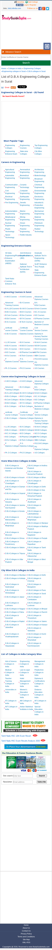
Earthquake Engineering (25, 198)
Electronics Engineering (39, 198)
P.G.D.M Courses (41, 359)
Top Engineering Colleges (41, 146)
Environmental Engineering (40, 192)
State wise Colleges (24, 152)
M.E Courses (10, 352)
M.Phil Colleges (41, 437)
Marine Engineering (25, 212)
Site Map (26, 940)
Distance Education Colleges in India (39, 693)
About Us (26, 928)
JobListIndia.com (14, 8)
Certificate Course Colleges (26, 413)
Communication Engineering (11, 186)
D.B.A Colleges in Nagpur (15, 609)
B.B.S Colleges (26, 396)
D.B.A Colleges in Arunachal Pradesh (35, 473)
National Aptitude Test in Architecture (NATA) (26, 268)
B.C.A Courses (40, 312)
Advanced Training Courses (11, 304)
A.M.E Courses (11, 297)
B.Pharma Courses (41, 319)
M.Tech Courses (26, 356)
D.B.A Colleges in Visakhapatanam (12, 635)
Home (3, 68)
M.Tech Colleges (26, 440)
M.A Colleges (25, 427)
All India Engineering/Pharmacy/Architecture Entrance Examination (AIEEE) (11, 258)
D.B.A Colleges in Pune (36, 590)
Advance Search (13, 52)
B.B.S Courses (25, 312)
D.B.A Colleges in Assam (15, 477)
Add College (33, 2)
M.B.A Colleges (11, 430)
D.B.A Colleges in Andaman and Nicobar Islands (14, 468)
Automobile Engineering (10, 177)
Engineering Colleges (32, 68)
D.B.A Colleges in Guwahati (12, 616)
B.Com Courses (11, 315)
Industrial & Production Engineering (39, 205)
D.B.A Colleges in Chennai (34, 579)
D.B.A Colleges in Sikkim (15, 548)
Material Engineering (39, 218)
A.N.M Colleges (26, 381)
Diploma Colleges (26, 418)
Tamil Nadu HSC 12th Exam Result (16, 736)
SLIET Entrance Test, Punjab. (41, 265)
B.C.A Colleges (41, 396)
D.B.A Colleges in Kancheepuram (34, 644)
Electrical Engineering (10, 198)
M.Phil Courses (41, 352)
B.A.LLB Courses (11, 309)
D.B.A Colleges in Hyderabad (12, 585)
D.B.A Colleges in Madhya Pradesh (37, 527)
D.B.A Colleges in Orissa (14, 538)
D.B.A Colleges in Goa (36, 490)
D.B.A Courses (11, 334)
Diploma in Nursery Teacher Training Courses (41, 336)
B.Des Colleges (26, 400)
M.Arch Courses (41, 342)
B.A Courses (25, 303)
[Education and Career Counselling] (26, 722)
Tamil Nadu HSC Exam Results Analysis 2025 (20, 741)
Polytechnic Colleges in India (39, 672)
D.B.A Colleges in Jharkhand (34, 500)
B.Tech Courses (26, 322)
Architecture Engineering (39, 171)
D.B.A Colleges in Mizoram (12, 533)
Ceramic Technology (24, 186)
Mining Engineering (25, 218)
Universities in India (10, 691)
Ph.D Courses (25, 368)
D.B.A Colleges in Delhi (36, 487)
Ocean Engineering (25, 224)
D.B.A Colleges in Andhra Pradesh (37, 467)
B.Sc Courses (10, 322)
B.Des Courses (26, 315)
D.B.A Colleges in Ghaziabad (34, 638)
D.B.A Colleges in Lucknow (34, 604)
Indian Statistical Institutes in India (26, 708)
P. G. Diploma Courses (26, 360)
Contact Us (26, 931)
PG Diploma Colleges (41, 448)
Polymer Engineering (25, 230)
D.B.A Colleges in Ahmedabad (12, 591)
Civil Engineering (10, 192)
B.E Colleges (40, 400)
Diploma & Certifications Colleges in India (40, 682)
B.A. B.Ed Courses (40, 304)
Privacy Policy (26, 934)
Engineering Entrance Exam (11, 152)
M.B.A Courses (11, 346)
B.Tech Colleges (26, 406)
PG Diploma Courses (41, 363)
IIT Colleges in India (10, 702)
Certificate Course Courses (26, 329)
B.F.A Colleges (25, 403)
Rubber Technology (39, 230)
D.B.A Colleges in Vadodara (34, 629)
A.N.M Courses (26, 297)
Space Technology (9, 236)
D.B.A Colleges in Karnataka (34, 506)
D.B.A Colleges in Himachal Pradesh (34, 494)
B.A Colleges (25, 387)
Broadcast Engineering (39, 180)
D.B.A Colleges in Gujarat (15, 493)
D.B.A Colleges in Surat (36, 594)
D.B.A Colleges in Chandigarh (12, 482)
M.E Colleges (10, 437)
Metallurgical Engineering (10, 218)
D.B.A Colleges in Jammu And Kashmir (15, 506)
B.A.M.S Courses (26, 309)
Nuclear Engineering (10, 224)
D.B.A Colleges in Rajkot (14, 621)
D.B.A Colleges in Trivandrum (34, 616)
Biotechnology (40, 176)
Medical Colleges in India (9, 672)
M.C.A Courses (11, 349)
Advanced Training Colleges (11, 388)
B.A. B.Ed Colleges (40, 388)
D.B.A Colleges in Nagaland (34, 533)
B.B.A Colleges (11, 396)
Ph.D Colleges (25, 453)
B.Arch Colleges (41, 393)
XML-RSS (26, 942)
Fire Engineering (11, 203)
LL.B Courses (10, 342)
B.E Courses (39, 315)
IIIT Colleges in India (40, 702)
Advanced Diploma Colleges (41, 382)
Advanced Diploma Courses (41, 298)
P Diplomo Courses (11, 360)
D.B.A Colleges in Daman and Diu (15, 488)
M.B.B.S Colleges (26, 430)
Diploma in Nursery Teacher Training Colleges (41, 420)
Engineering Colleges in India (25, 664)
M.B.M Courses (41, 346)
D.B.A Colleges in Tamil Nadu (36, 549)
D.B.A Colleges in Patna (14, 612)
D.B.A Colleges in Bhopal (37, 609)
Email (7, 87)
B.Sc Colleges (10, 406)
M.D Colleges (25, 433)
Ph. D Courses (11, 368)
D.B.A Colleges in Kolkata (15, 578)
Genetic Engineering (25, 204)
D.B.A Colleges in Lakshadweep (34, 512)
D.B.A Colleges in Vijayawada (12, 644)
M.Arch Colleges (41, 427)
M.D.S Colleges (41, 433)
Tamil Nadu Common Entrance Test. (10, 281)
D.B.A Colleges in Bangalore (34, 585)
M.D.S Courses (40, 349)
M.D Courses (25, 349)
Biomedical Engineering (25, 177)
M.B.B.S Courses (26, 346)
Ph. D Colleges (11, 453)
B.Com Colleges (11, 400)
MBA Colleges (40, 440)
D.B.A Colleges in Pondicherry (12, 543)
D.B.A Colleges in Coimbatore (34, 598)
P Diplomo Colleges (11, 444)
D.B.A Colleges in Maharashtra (12, 518)
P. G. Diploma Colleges (26, 444)
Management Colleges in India (40, 664)
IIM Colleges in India (26, 702)
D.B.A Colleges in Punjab (37, 538)
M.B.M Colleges (41, 430)
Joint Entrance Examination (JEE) (25, 255)
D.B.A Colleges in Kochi (36, 634)
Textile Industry (26, 235)
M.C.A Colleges (11, 433)
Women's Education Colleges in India (24, 693)
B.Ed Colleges (10, 403)
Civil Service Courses (41, 329)
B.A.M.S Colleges (26, 393)
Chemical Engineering (39, 186)
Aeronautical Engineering (25, 171)
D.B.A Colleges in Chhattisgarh (34, 482)
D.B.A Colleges (11, 418)
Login (25, 5)
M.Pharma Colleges (26, 437)
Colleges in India (15, 68)
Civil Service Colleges (41, 413)
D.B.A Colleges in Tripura (15, 553)
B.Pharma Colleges (41, 403)
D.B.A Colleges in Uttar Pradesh (14, 560)
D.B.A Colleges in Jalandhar (12, 626)
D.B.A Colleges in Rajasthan (34, 543)
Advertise (20, 2)
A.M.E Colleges (11, 381)
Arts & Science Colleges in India (11, 664)
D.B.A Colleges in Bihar (36, 477)
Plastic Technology (9, 230)
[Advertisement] (10, 34)
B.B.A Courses (11, 312)
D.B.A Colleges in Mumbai (15, 575)
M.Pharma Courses (26, 352)
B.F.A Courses (25, 319)
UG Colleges (40, 453)
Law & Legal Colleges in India (25, 672)
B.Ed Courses (10, 319)
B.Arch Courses (41, 309)
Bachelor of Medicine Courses (41, 323)
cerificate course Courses (11, 329)
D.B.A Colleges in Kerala (15, 511)
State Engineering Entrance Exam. (41, 272)
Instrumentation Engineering (11, 212)
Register (33, 5)
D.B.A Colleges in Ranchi (37, 612)
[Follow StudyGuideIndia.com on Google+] (43, 8)
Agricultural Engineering (10, 171)
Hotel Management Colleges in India (25, 682)
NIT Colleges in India (11, 708)
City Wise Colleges (38, 152)
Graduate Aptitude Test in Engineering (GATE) (41, 257)
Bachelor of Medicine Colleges (41, 407)
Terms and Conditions (26, 937)
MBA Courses (40, 356)
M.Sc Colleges (11, 440)
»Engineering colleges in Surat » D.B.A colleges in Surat (23, 71)
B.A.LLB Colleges (11, 393)
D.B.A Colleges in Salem (37, 621)
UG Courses (39, 368)
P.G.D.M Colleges (41, 443)
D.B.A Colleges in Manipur (37, 523)
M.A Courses (25, 342)
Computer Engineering (25, 192)
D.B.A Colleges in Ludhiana (12, 604)
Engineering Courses (25, 146)
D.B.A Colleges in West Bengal (36, 560)
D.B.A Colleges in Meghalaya (34, 518)
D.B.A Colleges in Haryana (12, 500)
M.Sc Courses (10, 356)
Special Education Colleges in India (39, 711)
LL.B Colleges (10, 427)
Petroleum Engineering (39, 224)
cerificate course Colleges (11, 413)
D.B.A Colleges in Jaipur (14, 597)
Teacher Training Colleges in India (9, 682)
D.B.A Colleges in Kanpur (37, 625)
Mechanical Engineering (39, 212)
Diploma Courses (26, 334)
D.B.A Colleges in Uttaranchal (34, 554)
